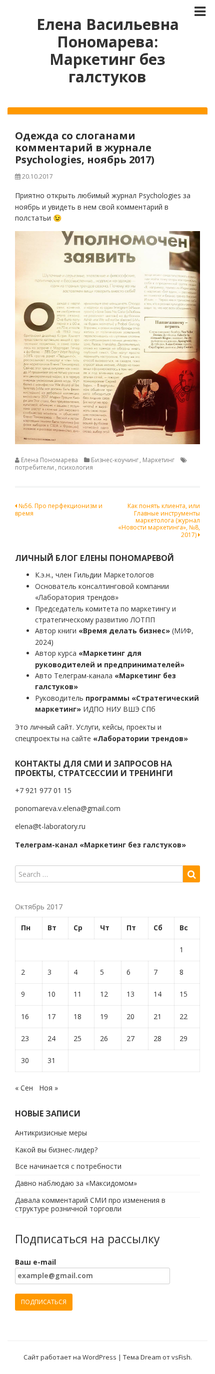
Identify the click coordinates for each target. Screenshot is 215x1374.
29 (184, 1038)
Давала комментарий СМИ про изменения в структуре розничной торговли (90, 1204)
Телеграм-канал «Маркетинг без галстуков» (100, 844)
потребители (34, 467)
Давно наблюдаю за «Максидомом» (76, 1183)
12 (104, 994)
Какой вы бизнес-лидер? (56, 1149)
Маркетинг (158, 460)
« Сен (24, 1088)
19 (104, 1016)
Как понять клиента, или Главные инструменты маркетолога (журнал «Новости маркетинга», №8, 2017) (159, 520)
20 (130, 1016)
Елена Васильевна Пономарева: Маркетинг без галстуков (107, 50)
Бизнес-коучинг (114, 460)
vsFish (181, 1357)
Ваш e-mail (35, 1262)
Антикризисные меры (51, 1132)
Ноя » (48, 1088)
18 (78, 1016)
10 (52, 994)
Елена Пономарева (49, 460)
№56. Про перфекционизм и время (58, 509)
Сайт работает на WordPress (70, 1357)
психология (75, 467)
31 (52, 1060)
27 (130, 1038)
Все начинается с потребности (68, 1166)
